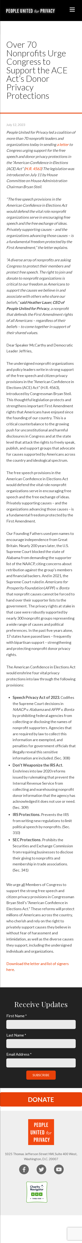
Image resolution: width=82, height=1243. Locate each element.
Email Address (19, 1054)
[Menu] (72, 9)
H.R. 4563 (33, 168)
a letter (63, 144)
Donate (41, 1099)
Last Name (16, 1035)
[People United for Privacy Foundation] (56, 1192)
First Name (16, 1015)
